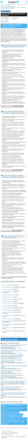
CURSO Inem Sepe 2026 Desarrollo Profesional (13, 122)
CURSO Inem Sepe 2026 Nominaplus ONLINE (13, 199)
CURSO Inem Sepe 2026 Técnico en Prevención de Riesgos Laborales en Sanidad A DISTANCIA (13, 96)
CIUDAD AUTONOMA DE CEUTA (13, 328)
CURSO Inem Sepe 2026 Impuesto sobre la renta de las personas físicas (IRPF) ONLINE (13, 251)
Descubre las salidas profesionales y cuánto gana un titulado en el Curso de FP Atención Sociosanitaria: (12, 422)
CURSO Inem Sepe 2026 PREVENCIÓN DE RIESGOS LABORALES (12, 70)
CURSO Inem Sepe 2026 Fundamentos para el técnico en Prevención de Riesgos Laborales (13, 382)
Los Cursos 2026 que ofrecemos (9, 432)
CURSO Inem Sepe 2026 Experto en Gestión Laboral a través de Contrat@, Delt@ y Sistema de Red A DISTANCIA (14, 181)
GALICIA (9, 297)
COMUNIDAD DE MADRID (13, 287)
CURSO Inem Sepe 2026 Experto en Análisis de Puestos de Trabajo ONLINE (13, 217)
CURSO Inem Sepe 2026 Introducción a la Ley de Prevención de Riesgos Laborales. (13, 73)
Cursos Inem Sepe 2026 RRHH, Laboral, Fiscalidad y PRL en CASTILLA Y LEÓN (13, 8)
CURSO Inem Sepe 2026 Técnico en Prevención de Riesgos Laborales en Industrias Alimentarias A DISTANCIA (13, 85)
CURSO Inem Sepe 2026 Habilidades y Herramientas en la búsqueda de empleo (11, 156)
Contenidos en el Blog (10, 339)
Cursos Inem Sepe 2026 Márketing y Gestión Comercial (12, 409)
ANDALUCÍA (10, 289)
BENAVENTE (5, 18)
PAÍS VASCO (10, 294)
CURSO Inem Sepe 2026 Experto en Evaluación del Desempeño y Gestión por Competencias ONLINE (13, 139)
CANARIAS (10, 301)
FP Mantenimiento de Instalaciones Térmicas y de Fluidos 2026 (12, 414)
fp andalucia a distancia (6, 416)
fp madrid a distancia (17, 416)
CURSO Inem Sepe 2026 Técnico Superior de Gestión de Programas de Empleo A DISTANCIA (13, 223)
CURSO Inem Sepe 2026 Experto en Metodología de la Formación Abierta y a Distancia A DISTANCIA (14, 191)
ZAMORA (5, 21)
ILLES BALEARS (11, 310)
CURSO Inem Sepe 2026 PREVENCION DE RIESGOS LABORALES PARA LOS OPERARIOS (13, 102)
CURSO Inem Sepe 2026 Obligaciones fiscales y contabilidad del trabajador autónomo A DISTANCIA (14, 262)
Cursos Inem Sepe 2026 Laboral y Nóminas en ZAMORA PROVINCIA (13, 176)
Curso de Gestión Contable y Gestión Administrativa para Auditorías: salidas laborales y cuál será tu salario (13, 418)
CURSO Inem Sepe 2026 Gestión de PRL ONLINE (14, 67)
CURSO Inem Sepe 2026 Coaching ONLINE (10, 412)
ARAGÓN (9, 305)
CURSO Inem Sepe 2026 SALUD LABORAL (12, 75)
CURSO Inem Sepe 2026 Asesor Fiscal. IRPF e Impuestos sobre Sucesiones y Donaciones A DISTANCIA (13, 259)
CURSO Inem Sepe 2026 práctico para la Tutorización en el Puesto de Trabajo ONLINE (12, 208)
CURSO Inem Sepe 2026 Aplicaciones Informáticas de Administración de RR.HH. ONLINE (14, 142)
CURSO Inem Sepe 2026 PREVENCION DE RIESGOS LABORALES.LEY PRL (12, 99)
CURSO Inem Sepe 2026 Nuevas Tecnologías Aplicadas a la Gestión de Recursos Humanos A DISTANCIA (13, 163)
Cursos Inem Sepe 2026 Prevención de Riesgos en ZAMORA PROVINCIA (14, 45)
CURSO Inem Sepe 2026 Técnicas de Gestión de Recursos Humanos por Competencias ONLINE (13, 131)
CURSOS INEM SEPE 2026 (7, 6)
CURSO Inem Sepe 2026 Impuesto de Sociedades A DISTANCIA (11, 346)
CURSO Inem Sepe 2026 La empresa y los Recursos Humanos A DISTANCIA (12, 387)
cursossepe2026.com (10, 436)
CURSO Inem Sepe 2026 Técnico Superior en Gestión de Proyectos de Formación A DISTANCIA (13, 185)
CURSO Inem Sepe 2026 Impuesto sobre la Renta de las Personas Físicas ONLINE (12, 356)
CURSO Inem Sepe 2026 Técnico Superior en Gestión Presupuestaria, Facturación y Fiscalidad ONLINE (13, 273)
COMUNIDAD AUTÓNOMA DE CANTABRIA (14, 321)
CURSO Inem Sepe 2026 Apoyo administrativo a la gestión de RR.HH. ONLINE (14, 117)
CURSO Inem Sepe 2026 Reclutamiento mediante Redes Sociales (11, 360)
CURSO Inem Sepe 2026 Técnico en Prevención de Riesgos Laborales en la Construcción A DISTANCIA (13, 89)
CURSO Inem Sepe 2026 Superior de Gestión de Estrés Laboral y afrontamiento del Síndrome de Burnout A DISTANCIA (13, 205)
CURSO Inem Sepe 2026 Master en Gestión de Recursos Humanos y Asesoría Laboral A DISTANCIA (13, 150)
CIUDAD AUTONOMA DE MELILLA (13, 331)
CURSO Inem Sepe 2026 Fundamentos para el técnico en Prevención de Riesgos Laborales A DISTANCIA (13, 51)
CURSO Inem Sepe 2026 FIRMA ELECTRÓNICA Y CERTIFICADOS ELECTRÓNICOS (14, 211)
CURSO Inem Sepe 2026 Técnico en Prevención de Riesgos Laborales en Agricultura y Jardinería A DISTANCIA (14, 81)
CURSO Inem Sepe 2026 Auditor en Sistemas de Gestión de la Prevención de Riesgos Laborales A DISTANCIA (13, 64)
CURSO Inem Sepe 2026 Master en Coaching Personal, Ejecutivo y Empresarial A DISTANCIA (13, 154)
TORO (15, 18)
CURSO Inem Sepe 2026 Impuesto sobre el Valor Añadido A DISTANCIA (14, 351)
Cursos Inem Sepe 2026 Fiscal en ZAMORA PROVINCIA (13, 236)
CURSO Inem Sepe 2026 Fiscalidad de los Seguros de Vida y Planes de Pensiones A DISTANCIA (12, 255)
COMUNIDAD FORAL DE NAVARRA (13, 316)
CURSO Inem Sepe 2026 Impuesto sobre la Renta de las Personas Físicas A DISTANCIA (14, 241)
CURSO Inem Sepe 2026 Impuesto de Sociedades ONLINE (11, 371)
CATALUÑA (10, 285)
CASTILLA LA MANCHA (13, 303)
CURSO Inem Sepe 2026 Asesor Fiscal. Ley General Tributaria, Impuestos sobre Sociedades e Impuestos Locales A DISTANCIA (14, 245)
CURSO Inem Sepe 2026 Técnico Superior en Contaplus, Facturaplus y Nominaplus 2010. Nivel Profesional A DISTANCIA (13, 226)
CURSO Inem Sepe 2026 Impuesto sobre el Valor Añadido (14, 366)
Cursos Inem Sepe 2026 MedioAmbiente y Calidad (12, 406)
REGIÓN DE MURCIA (12, 307)
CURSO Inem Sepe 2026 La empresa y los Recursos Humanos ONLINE (12, 376)
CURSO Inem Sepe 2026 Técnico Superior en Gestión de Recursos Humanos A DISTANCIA (13, 159)
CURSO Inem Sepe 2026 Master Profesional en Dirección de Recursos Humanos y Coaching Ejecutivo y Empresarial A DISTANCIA (13, 135)
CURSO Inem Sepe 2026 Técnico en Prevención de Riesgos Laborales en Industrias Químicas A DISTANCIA (13, 60)
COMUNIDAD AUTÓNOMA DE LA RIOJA (14, 325)
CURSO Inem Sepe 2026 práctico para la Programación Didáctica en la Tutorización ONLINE (14, 197)
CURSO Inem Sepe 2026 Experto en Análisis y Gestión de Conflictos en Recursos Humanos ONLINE (13, 125)
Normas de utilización (6, 431)
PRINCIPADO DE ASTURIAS (11, 313)
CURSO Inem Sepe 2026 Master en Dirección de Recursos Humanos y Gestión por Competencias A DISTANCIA (14, 146)
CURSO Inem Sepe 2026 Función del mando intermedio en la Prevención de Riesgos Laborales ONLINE (14, 93)
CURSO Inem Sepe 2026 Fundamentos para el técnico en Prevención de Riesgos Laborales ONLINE (13, 394)
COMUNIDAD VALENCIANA (10, 292)
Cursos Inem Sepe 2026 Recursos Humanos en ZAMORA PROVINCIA (13, 112)
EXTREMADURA (11, 318)
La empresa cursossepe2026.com (9, 433)
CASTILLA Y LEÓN (12, 299)
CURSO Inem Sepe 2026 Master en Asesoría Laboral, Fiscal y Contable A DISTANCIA (12, 194)
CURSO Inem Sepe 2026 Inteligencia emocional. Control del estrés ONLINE (13, 120)
